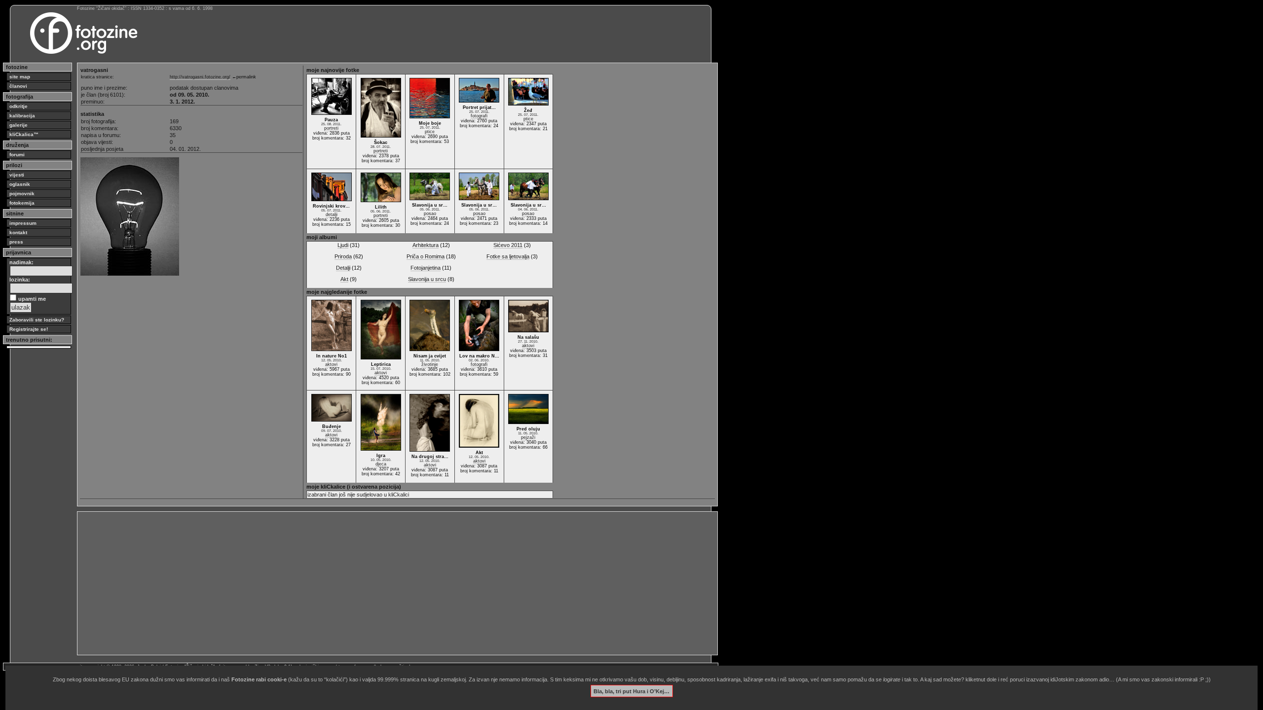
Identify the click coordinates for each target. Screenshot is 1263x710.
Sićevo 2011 (507, 245)
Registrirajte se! (28, 329)
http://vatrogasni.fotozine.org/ (200, 76)
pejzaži (528, 437)
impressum (23, 223)
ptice (430, 131)
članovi (18, 86)
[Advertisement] (376, 583)
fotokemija (22, 203)
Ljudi (342, 245)
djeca (380, 464)
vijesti (16, 175)
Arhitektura (425, 245)
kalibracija (22, 115)
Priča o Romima (426, 256)
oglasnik (19, 184)
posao (430, 213)
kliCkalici (398, 494)
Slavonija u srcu (427, 279)
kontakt (18, 232)
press (16, 242)
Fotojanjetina (425, 268)
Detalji (343, 268)
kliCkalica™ (23, 134)
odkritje (18, 106)
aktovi (331, 364)
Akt (344, 279)
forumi (17, 154)
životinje (429, 364)
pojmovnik (22, 193)
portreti (331, 128)
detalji (331, 214)
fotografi (479, 115)
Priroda (343, 256)
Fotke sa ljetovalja (507, 256)
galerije (18, 125)
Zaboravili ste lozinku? (36, 319)
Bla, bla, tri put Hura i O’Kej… (631, 691)
